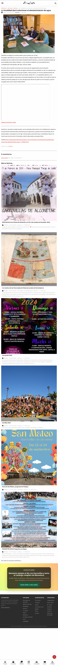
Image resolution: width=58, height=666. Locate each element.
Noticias (16, 8)
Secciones (10, 8)
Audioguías (25, 621)
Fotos (28, 663)
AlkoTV (44, 663)
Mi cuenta (49, 604)
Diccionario (38, 600)
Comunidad (36, 663)
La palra (37, 613)
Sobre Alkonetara (5, 607)
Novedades (25, 606)
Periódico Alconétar (28, 617)
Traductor (37, 602)
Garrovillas (13, 663)
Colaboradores (50, 600)
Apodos (37, 609)
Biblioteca (25, 615)
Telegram (49, 609)
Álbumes (22, 663)
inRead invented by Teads (8, 122)
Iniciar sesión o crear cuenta (29, 585)
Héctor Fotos (50, 602)
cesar (4, 12)
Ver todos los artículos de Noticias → (11, 560)
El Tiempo (52, 663)
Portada (5, 663)
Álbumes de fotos (27, 604)
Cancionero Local (39, 607)
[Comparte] (54, 657)
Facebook (49, 607)
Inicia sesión (4, 158)
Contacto (49, 611)
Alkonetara (4, 8)
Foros (24, 619)
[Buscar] (55, 3)
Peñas (36, 611)
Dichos (36, 604)
